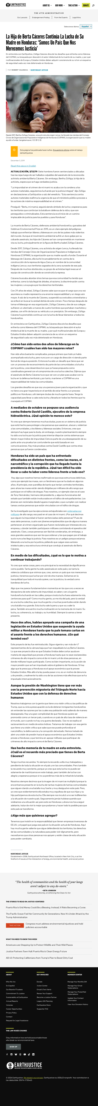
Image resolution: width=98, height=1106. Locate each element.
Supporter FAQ (42, 1009)
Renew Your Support (44, 993)
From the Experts (61, 17)
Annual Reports (12, 1001)
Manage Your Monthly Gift (77, 982)
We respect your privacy (33, 1077)
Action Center (42, 985)
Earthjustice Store (44, 1005)
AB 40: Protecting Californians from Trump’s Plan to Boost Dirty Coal (39, 957)
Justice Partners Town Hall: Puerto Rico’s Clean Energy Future (36, 951)
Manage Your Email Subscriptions (75, 986)
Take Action (73, 5)
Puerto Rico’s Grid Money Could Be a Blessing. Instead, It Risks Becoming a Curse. (46, 907)
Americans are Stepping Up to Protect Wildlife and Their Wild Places (39, 945)
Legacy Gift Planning (44, 1001)
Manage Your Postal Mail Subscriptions (77, 993)
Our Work (59, 5)
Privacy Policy (11, 1013)
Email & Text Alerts (44, 989)
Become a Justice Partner (47, 997)
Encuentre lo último (61, 150)
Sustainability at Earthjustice (17, 997)
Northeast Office (39, 70)
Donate (86, 5)
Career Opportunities (14, 1009)
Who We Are (10, 982)
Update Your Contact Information (76, 999)
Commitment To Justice (15, 993)
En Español (10, 985)
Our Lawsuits (22, 17)
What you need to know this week (21, 939)
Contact (9, 1016)
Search (93, 5)
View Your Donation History (78, 1004)
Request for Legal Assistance (17, 1020)
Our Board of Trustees (14, 989)
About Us (46, 5)
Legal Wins (76, 17)
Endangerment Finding (40, 17)
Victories (9, 1005)
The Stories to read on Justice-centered (25, 901)
